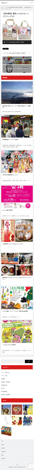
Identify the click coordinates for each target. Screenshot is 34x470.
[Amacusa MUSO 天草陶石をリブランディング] (6, 420)
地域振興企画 (4, 385)
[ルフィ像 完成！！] (6, 410)
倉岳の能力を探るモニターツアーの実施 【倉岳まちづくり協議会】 (16, 106)
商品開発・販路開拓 (18, 7)
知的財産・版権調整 (5, 394)
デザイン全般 (7, 7)
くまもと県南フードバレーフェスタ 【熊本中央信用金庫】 (15, 311)
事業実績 (12, 7)
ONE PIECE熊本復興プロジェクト (10, 174)
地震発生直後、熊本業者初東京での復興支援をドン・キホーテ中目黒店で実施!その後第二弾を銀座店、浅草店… (17, 146)
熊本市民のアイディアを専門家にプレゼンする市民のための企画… (16, 215)
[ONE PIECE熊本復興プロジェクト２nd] (17, 420)
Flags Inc (16, 467)
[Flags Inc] (4, 3)
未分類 (2, 388)
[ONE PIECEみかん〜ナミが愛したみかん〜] (6, 431)
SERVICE (3, 448)
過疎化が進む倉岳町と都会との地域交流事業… (12, 111)
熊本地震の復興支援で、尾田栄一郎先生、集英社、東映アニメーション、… (16, 181)
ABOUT (2, 444)
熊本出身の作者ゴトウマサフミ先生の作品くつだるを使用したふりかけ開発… (17, 351)
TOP (2, 441)
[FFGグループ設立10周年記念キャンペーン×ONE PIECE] (28, 420)
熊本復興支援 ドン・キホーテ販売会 (10, 139)
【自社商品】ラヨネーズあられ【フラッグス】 (12, 243)
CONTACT (3, 458)
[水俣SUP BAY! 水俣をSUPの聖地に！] (28, 410)
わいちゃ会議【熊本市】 (7, 210)
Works (2, 455)
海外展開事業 (4, 391)
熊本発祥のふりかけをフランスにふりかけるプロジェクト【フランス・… (16, 278)
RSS (17, 464)
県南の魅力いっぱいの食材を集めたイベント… (12, 316)
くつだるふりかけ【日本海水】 (9, 344)
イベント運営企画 (5, 372)
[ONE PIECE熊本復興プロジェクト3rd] (17, 410)
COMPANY (3, 451)
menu (32, 2)
